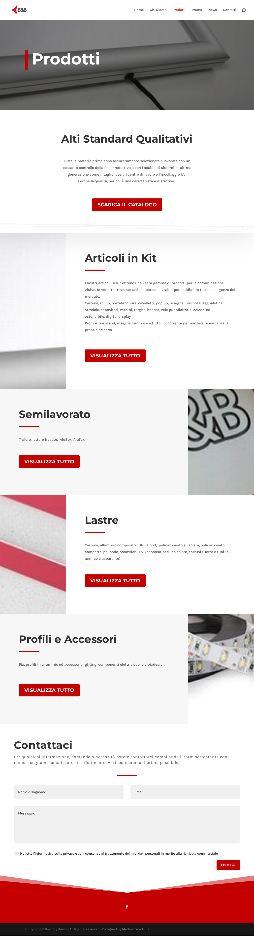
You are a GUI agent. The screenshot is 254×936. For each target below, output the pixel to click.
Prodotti (179, 10)
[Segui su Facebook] (127, 907)
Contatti (229, 10)
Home (139, 10)
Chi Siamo (158, 10)
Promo (197, 10)
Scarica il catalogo (127, 205)
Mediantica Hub (135, 929)
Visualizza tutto (115, 356)
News (212, 10)
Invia (228, 865)
